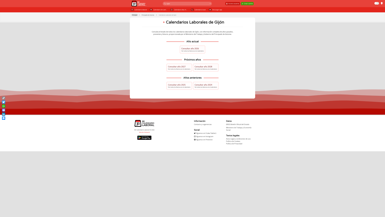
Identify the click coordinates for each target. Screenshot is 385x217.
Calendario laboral (140, 10)
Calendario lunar (200, 10)
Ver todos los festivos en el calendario (192, 49)
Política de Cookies (233, 141)
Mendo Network (144, 132)
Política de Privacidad (234, 144)
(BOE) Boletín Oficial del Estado (237, 124)
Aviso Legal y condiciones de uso (238, 139)
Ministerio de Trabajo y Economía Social (238, 128)
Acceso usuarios (233, 4)
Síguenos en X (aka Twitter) (206, 133)
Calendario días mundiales (181, 10)
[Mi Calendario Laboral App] (144, 138)
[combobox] (187, 4)
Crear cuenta (248, 4)
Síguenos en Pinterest (204, 140)
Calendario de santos (160, 10)
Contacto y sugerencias (203, 124)
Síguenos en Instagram (204, 136)
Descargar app (216, 10)
